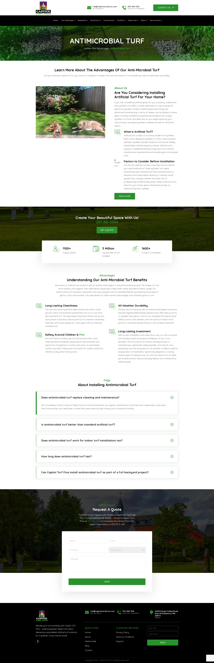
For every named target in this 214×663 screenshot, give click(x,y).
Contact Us (164, 7)
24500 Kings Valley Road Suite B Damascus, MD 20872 (166, 613)
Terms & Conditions (125, 637)
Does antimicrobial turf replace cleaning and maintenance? (80, 397)
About (88, 637)
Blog (87, 646)
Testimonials (90, 641)
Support (120, 641)
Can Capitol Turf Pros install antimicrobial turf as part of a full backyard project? (95, 472)
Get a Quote (107, 230)
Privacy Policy (122, 632)
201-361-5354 (107, 222)
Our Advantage (100, 48)
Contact (88, 650)
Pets (82, 334)
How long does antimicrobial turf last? (67, 456)
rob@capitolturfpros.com (105, 6)
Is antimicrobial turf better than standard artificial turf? (78, 424)
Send (107, 581)
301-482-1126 (133, 6)
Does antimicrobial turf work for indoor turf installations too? (82, 440)
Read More (124, 196)
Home (87, 48)
